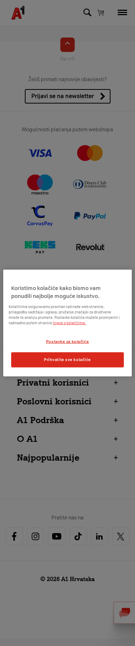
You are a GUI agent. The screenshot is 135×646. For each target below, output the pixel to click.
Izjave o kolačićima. (69, 322)
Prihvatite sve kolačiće (67, 359)
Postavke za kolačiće (67, 341)
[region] (67, 323)
